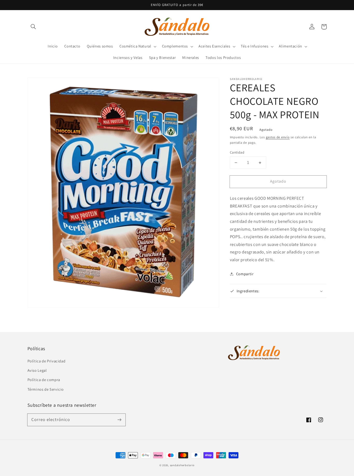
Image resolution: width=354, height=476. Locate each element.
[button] (33, 27)
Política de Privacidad (46, 360)
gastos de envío (278, 137)
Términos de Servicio (45, 389)
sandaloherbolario (182, 465)
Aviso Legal (37, 370)
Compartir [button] (245, 273)
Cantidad (237, 152)
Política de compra (43, 379)
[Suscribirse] (119, 420)
